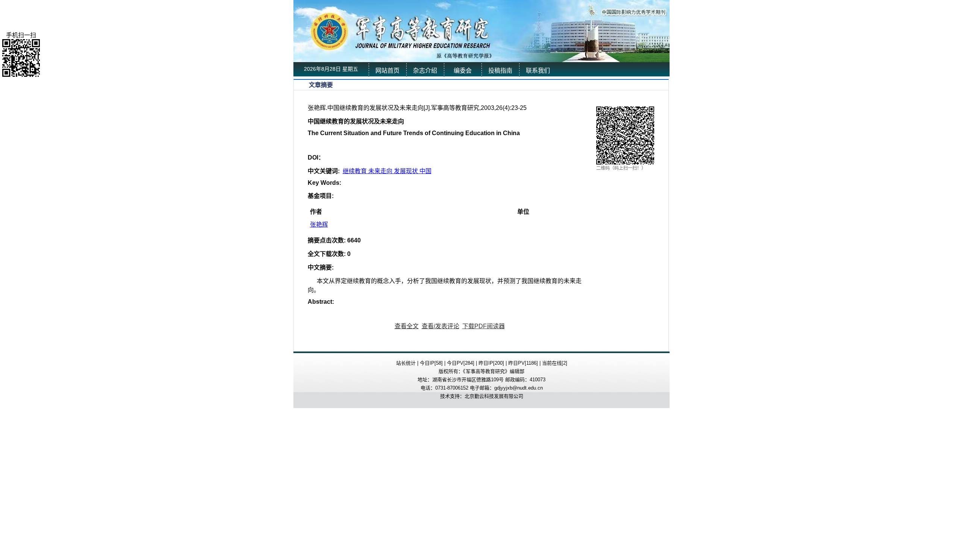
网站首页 (387, 70)
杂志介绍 (425, 70)
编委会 (463, 70)
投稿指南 (500, 70)
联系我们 (538, 70)
